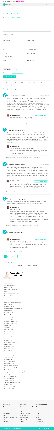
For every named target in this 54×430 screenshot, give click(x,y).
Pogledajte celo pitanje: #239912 (17, 164)
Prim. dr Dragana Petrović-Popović (37, 82)
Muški (6, 49)
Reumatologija (7, 374)
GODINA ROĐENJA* (31, 46)
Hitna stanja (7, 333)
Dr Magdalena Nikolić (35, 84)
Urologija (6, 384)
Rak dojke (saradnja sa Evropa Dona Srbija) (13, 372)
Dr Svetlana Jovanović (8, 82)
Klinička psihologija (8, 336)
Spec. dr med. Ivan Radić (17, 84)
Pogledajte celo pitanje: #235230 (17, 199)
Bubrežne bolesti (8, 304)
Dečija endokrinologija (9, 306)
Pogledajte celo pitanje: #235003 (17, 232)
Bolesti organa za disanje (10, 293)
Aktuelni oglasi (39, 419)
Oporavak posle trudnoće (10, 353)
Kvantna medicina (8, 338)
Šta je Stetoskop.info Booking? (26, 406)
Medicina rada (7, 344)
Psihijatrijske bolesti (8, 367)
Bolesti (4, 415)
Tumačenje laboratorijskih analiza (11, 382)
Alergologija (7, 283)
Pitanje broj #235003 (18, 251)
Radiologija (6, 369)
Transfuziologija (7, 380)
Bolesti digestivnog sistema (10, 289)
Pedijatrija (6, 359)
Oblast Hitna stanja (10, 123)
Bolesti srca (7, 295)
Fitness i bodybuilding (9, 321)
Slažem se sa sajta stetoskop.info (20, 73)
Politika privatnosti (40, 409)
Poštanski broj (31, 53)
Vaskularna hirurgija (8, 386)
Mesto (5, 60)
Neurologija (7, 348)
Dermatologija (7, 312)
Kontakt (37, 417)
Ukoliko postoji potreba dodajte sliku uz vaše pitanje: (18, 66)
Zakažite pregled (41, 115)
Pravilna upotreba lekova (10, 365)
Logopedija (6, 340)
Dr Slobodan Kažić (26, 84)
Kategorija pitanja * (8, 34)
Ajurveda (6, 281)
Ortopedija (6, 357)
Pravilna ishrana (7, 363)
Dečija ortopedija (8, 310)
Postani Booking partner (25, 409)
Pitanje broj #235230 (18, 225)
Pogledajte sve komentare (28, 123)
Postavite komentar (37, 123)
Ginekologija (7, 327)
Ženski (18, 49)
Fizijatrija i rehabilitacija (9, 323)
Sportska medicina (8, 376)
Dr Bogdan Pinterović (25, 82)
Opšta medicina (7, 355)
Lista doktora (22, 421)
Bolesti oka (6, 291)
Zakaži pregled (6, 411)
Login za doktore (23, 419)
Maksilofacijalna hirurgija (9, 342)
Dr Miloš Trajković (7, 84)
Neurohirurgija (7, 346)
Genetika (6, 325)
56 (13, 256)
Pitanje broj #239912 (18, 191)
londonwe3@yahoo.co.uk (21, 119)
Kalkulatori (5, 421)
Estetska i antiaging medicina (10, 319)
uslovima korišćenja (17, 73)
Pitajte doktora (6, 413)
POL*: (4, 46)
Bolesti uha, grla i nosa (9, 300)
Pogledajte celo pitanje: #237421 (17, 95)
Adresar (38, 415)
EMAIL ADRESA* (30, 40)
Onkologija (6, 350)
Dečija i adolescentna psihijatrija (11, 308)
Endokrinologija (7, 314)
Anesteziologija (7, 287)
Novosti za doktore (24, 417)
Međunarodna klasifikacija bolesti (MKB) (10, 418)
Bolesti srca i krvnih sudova (10, 298)
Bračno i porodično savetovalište (11, 302)
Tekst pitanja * (7, 17)
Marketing (38, 413)
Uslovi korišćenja (39, 421)
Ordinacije (5, 409)
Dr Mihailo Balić (17, 82)
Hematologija (7, 329)
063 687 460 (16, 13)
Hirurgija (6, 331)
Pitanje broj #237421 (18, 123)
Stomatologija (7, 378)
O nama (38, 406)
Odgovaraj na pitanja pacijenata (26, 411)
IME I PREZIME (6, 40)
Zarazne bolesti (7, 388)
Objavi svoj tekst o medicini (25, 413)
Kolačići (38, 411)
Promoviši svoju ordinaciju (25, 415)
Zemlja (5, 53)
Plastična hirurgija (8, 361)
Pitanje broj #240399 (18, 157)
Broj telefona (31, 60)
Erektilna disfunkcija (8, 317)
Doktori (4, 406)
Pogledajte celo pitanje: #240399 (17, 130)
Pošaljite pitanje (10, 76)
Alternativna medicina (9, 285)
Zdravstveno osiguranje (9, 391)
